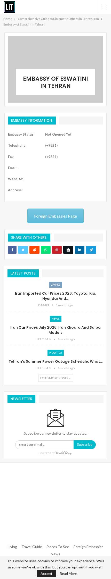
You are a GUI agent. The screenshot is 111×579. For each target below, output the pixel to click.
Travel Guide (31, 546)
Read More (68, 573)
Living (55, 284)
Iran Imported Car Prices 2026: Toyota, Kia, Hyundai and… (55, 296)
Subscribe (84, 444)
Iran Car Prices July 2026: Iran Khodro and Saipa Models (55, 330)
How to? (55, 352)
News (56, 318)
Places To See (57, 546)
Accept (46, 573)
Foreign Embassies (89, 546)
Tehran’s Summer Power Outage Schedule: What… (56, 361)
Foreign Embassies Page (55, 215)
